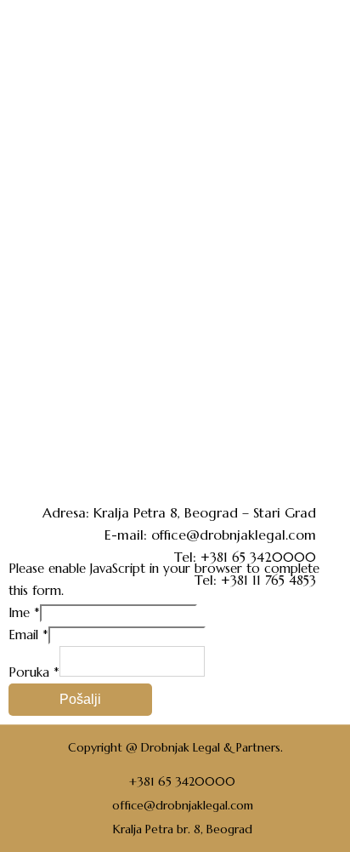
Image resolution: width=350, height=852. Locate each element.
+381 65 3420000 (182, 781)
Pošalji (80, 699)
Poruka (33, 672)
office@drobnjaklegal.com (233, 534)
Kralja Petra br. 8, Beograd (182, 829)
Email (28, 634)
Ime (24, 612)
